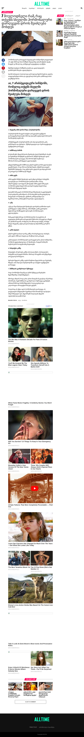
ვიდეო (54, 8)
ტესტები (48, 8)
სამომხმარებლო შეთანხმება (46, 727)
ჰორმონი (24, 300)
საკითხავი (31, 8)
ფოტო (60, 8)
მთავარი (24, 8)
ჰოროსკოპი (40, 8)
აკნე (20, 300)
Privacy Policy (33, 727)
